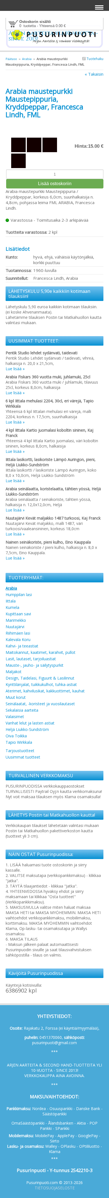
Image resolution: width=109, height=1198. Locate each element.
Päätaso (11, 59)
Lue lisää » (15, 368)
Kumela (12, 607)
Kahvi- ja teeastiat (22, 646)
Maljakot (14, 671)
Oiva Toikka (16, 735)
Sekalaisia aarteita (22, 710)
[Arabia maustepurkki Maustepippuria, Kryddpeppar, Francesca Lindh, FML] (54, 127)
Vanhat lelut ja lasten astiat (30, 723)
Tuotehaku (94, 58)
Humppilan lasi (19, 594)
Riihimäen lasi (18, 633)
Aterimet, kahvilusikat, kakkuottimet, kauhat (45, 691)
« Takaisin (94, 74)
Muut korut (16, 697)
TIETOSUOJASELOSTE (55, 1187)
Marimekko (16, 620)
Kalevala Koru (18, 639)
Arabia (27, 59)
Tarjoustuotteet (20, 750)
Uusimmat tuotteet (23, 757)
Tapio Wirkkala (19, 742)
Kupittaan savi (18, 613)
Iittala (11, 601)
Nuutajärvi (15, 626)
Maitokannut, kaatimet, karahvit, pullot (40, 652)
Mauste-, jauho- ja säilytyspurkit (34, 665)
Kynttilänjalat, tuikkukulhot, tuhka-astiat (41, 684)
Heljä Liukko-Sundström (27, 729)
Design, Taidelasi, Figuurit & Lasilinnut (40, 678)
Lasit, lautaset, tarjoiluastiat (31, 658)
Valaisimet (15, 716)
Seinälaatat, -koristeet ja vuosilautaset (40, 703)
